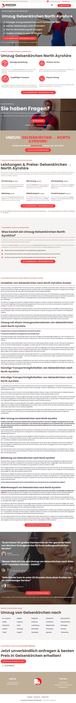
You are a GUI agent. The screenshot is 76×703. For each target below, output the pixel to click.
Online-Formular (14, 245)
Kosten (66, 288)
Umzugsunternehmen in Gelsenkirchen (22, 348)
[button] (52, 5)
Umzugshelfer (50, 436)
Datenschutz (45, 697)
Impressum (37, 697)
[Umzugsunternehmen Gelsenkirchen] (8, 5)
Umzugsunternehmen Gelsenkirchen (31, 700)
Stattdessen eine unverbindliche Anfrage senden (38, 125)
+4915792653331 (66, 1)
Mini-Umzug (4, 451)
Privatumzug (18, 186)
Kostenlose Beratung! (7, 104)
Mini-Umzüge (44, 186)
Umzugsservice (10, 306)
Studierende (35, 184)
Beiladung (32, 467)
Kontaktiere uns (11, 362)
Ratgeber (29, 697)
